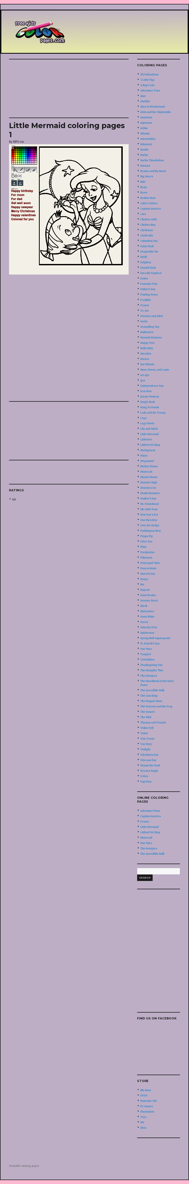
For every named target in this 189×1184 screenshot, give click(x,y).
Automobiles (148, 139)
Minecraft (146, 471)
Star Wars (146, 648)
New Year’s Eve (149, 514)
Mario (143, 455)
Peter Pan (146, 541)
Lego (143, 418)
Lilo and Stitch (149, 428)
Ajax (143, 96)
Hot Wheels (147, 364)
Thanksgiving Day (151, 665)
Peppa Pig (146, 536)
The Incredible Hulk (152, 690)
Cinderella (146, 235)
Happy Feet (147, 343)
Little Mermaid (149, 434)
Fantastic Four (149, 283)
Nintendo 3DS (148, 1101)
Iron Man (146, 391)
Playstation (147, 1111)
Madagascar (148, 450)
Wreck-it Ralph (149, 770)
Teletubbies (147, 659)
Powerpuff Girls (150, 563)
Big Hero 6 (146, 176)
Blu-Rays (145, 1090)
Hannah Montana (151, 337)
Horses (144, 359)
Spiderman (147, 632)
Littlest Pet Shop (150, 444)
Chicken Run (147, 224)
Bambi (144, 149)
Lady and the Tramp (153, 412)
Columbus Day (149, 241)
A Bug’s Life (147, 85)
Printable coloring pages (24, 1166)
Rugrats (145, 589)
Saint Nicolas (148, 595)
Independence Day (152, 385)
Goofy (144, 321)
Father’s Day (147, 289)
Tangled (145, 654)
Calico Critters (148, 203)
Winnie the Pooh (150, 765)
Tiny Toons (147, 738)
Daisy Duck (147, 246)
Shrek (143, 606)
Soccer (144, 622)
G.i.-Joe (144, 310)
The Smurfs (147, 711)
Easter (144, 278)
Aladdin (145, 101)
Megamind (147, 461)
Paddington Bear (150, 530)
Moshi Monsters (150, 493)
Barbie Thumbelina (152, 160)
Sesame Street (149, 600)
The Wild (145, 717)
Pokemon (146, 557)
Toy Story (146, 744)
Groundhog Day (149, 326)
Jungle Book (147, 402)
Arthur (144, 128)
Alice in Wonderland (152, 106)
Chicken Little (148, 219)
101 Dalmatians (149, 74)
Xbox (143, 1127)
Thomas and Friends (153, 722)
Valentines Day (149, 754)
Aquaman (146, 122)
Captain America (150, 208)
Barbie (144, 155)
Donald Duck (148, 267)
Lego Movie (147, 423)
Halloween (146, 332)
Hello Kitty (146, 348)
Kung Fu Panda (149, 407)
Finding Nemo (149, 294)
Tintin (144, 733)
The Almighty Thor (151, 670)
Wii (142, 1122)
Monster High (148, 482)
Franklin (145, 300)
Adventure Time (150, 90)
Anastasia (146, 117)
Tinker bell (147, 728)
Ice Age (144, 375)
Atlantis (145, 133)
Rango (144, 579)
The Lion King (149, 695)
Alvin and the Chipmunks (155, 112)
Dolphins (145, 262)
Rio (142, 584)
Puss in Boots (148, 568)
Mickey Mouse (149, 466)
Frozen (144, 305)
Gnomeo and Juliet (151, 316)
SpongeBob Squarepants (155, 638)
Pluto (143, 546)
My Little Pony (149, 509)
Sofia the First (148, 627)
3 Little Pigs (147, 79)
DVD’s (143, 1095)
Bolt (142, 181)
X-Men (144, 776)
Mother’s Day (148, 498)
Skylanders (147, 611)
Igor (142, 380)
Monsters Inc (148, 487)
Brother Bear (148, 198)
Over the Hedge (149, 525)
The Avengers (148, 675)
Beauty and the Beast (153, 171)
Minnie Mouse (149, 477)
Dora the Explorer (151, 273)
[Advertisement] (69, 89)
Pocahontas (147, 552)
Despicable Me (149, 251)
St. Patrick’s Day (150, 643)
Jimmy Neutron (149, 396)
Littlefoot (146, 439)
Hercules (145, 353)
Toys (143, 1117)
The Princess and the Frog (156, 706)
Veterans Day (148, 760)
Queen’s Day (147, 573)
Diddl (143, 257)
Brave (143, 192)
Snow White (147, 616)
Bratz (143, 187)
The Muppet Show (151, 701)
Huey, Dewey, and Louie (154, 369)
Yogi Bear (146, 781)
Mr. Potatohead (149, 504)
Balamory (146, 144)
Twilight (145, 749)
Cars (143, 214)
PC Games (146, 1106)
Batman (145, 165)
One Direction (148, 520)
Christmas (146, 230)
